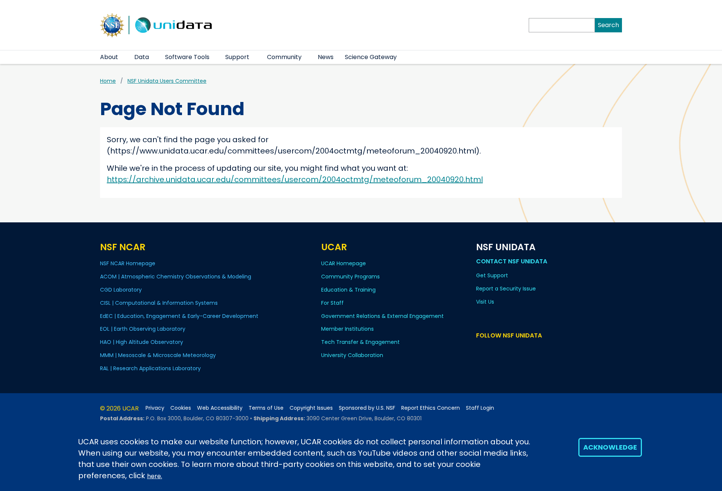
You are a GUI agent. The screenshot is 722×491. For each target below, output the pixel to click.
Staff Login (480, 408)
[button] (122, 57)
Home (108, 81)
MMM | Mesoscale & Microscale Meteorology (158, 355)
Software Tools (187, 57)
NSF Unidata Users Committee (166, 81)
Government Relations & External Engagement (382, 316)
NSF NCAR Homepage (127, 263)
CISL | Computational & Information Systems (159, 303)
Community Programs (350, 276)
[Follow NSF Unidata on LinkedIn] (502, 350)
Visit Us (485, 302)
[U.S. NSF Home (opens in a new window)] (112, 24)
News (326, 57)
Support (237, 57)
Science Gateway (371, 57)
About (109, 57)
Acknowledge (610, 447)
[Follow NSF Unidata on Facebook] (513, 350)
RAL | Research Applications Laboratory (150, 368)
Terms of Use (266, 408)
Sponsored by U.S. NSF (367, 408)
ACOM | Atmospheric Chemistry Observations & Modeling (175, 276)
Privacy (155, 408)
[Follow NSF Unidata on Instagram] (524, 350)
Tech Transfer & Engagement (360, 342)
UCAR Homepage (343, 263)
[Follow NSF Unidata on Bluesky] (480, 350)
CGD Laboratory (121, 289)
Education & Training (348, 289)
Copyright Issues (311, 408)
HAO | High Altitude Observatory (141, 342)
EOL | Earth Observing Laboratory (142, 329)
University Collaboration (352, 355)
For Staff (332, 303)
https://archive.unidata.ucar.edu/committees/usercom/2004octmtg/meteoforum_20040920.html (295, 179)
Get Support (492, 275)
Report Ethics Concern (430, 408)
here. (154, 476)
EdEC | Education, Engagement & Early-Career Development (179, 316)
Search (608, 25)
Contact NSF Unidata (511, 261)
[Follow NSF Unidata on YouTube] (491, 350)
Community (284, 57)
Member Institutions (347, 329)
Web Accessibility (220, 408)
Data (141, 57)
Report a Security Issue (506, 288)
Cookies (180, 408)
